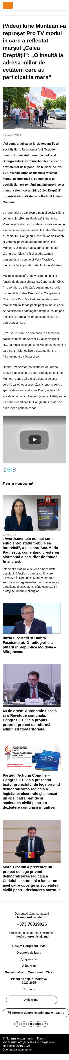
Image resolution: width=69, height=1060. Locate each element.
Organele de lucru (29, 952)
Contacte (29, 989)
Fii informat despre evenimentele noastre (36, 1012)
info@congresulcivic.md (32, 936)
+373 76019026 (32, 924)
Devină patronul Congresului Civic (29, 972)
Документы (29, 959)
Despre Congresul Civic (29, 946)
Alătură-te (29, 965)
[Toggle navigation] (8, 5)
